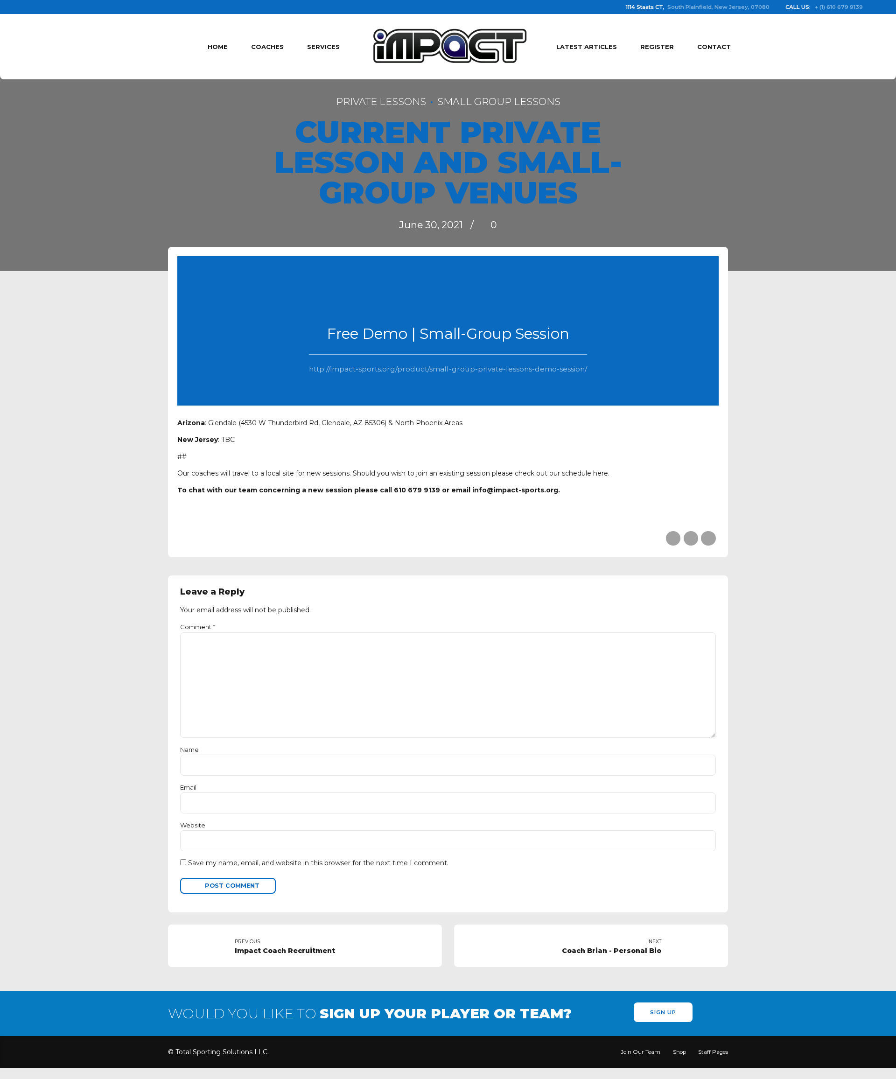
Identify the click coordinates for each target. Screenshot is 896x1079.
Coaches (267, 46)
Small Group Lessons (498, 101)
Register (657, 46)
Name (189, 749)
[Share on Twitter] (691, 538)
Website (192, 825)
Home (218, 46)
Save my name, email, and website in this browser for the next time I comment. (318, 863)
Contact (714, 46)
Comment (197, 627)
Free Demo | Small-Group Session (448, 334)
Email (188, 787)
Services (323, 46)
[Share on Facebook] (673, 538)
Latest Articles (586, 46)
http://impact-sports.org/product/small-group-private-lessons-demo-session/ (448, 368)
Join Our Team (640, 1052)
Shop (679, 1052)
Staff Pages (713, 1052)
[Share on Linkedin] (708, 538)
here (600, 473)
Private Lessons (381, 101)
